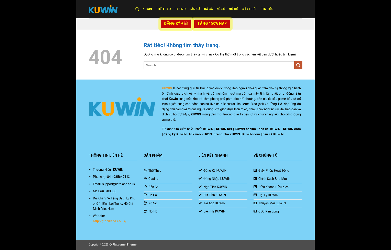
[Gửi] (298, 65)
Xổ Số (220, 9)
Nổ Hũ (233, 9)
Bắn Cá (194, 9)
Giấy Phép (250, 9)
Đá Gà (208, 9)
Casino (180, 9)
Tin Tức (267, 9)
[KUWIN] (109, 9)
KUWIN (147, 9)
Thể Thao (163, 9)
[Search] (137, 9)
